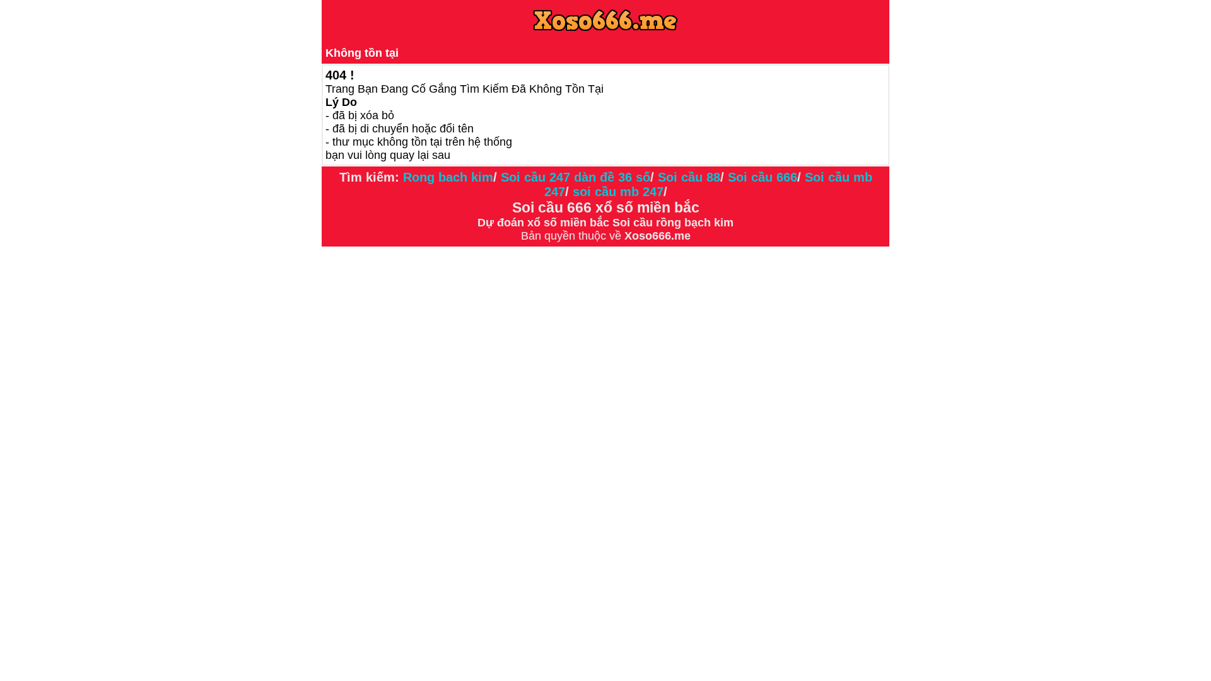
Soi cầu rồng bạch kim (673, 222)
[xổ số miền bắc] (610, 222)
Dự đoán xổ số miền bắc (543, 222)
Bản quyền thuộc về (572, 236)
